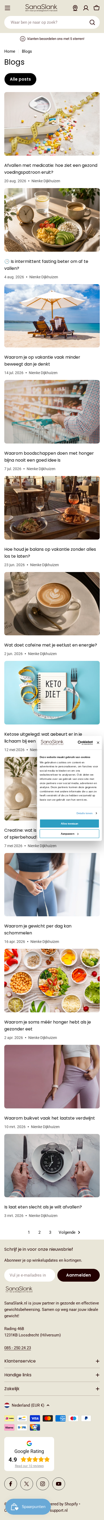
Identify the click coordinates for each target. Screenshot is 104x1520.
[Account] (86, 8)
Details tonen (85, 812)
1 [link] (29, 1232)
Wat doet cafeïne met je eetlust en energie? (50, 645)
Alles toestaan (69, 823)
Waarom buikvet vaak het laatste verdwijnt (49, 1118)
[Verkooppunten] (75, 8)
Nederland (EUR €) (28, 1405)
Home (9, 51)
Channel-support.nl (51, 1510)
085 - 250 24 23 (17, 1347)
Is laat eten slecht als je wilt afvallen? (43, 1207)
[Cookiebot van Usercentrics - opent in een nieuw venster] (79, 742)
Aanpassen (67, 833)
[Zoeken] (92, 22)
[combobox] (52, 22)
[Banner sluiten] (98, 743)
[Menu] (7, 8)
